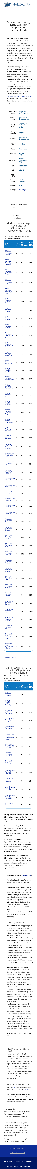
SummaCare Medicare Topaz (9, 627)
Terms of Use (18, 1162)
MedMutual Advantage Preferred (8, 553)
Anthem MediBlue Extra (8, 395)
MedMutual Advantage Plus (8, 545)
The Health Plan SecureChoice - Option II (9, 646)
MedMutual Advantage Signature (8, 586)
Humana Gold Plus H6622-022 (9, 463)
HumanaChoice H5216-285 (10, 492)
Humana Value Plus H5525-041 (8, 471)
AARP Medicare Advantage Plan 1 (8, 272)
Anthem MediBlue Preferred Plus (8, 412)
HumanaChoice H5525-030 (10, 499)
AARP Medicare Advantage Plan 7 (8, 291)
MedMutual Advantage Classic (8, 537)
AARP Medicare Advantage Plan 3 (8, 281)
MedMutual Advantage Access (8, 520)
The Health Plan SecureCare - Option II (9, 636)
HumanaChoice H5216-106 (10, 485)
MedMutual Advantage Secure (8, 570)
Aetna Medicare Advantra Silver (8, 301)
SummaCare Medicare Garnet (9, 602)
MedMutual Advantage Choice (8, 528)
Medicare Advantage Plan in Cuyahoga (19, 96)
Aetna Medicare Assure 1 (8, 694)
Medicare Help (26, 875)
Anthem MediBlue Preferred (8, 403)
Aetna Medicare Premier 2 (8, 326)
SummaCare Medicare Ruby (9, 611)
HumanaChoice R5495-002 (10, 512)
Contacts (29, 1162)
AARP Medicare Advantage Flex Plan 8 (8, 262)
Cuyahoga (22, 190)
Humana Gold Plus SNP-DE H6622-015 (9, 746)
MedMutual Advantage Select (8, 578)
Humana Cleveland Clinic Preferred (8, 446)
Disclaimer (8, 1162)
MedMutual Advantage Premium (8, 561)
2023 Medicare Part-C (17, 1148)
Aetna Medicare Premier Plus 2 (9, 345)
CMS (13, 1087)
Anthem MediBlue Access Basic (9, 378)
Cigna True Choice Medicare (8, 437)
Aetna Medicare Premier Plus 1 (9, 335)
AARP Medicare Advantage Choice (8, 252)
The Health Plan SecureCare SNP (9, 763)
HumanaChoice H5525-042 (10, 506)
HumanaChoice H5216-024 (10, 479)
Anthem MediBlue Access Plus (9, 386)
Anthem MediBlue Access (8, 370)
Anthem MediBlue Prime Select (9, 421)
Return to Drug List (10, 658)
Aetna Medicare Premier (8, 309)
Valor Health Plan (9, 804)
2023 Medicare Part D (17, 1153)
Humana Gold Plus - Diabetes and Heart (9, 737)
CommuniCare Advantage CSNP (9, 720)
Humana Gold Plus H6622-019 (9, 455)
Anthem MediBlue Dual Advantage (8, 703)
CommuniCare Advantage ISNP (9, 728)
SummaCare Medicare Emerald (9, 594)
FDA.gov (26, 1090)
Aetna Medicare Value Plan (8, 353)
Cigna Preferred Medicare (8, 429)
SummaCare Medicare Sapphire (9, 619)
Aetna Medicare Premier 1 (8, 318)
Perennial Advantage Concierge (8, 754)
